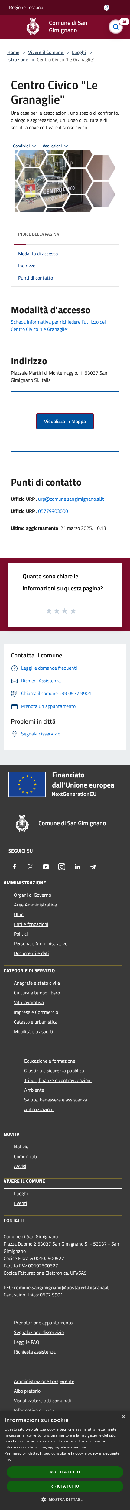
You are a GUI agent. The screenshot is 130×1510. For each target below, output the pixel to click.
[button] (65, 1499)
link (8, 1459)
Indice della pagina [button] (38, 234)
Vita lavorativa (29, 1002)
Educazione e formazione (49, 1060)
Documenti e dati (31, 953)
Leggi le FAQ (26, 1342)
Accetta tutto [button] (65, 1472)
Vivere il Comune (46, 52)
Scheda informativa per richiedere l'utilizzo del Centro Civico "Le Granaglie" (58, 325)
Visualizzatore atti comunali (42, 1400)
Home (13, 52)
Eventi (20, 1203)
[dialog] (65, 1460)
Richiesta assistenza (35, 1351)
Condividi (22, 146)
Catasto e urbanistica (35, 1021)
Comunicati (25, 1156)
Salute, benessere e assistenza (55, 1099)
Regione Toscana (26, 7)
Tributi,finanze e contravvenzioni (58, 1080)
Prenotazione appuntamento (43, 1322)
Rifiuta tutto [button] (64, 1486)
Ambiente (34, 1090)
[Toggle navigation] (12, 26)
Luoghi (79, 52)
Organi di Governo (32, 895)
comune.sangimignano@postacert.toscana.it (61, 1287)
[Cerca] (117, 26)
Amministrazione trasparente (44, 1381)
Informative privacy (34, 1410)
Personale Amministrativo (40, 943)
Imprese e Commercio (36, 1012)
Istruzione (17, 59)
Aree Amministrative (35, 904)
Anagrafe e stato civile (37, 983)
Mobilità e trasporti (33, 1031)
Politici (21, 933)
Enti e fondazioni (31, 924)
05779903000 (53, 511)
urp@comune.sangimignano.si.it (71, 499)
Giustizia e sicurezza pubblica (54, 1070)
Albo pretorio (27, 1390)
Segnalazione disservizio (39, 1332)
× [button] (123, 1417)
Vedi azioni (53, 146)
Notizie (21, 1146)
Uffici (19, 914)
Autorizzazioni (39, 1109)
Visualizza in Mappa (65, 421)
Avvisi (20, 1166)
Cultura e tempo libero (37, 992)
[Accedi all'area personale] (106, 8)
